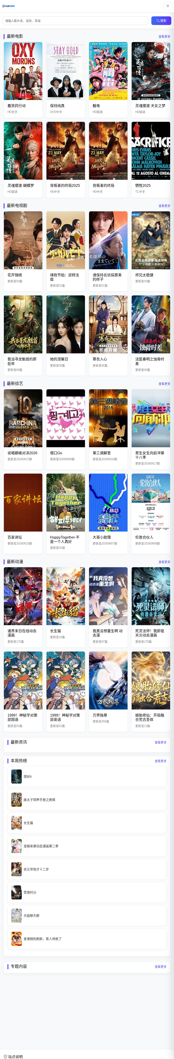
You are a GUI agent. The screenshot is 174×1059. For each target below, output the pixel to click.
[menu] (168, 6)
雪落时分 (30, 892)
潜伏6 (28, 776)
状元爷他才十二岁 (36, 869)
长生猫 (28, 823)
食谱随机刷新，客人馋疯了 (43, 939)
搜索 (163, 20)
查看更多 (164, 36)
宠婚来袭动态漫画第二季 (41, 846)
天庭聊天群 (31, 915)
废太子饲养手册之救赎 (39, 800)
